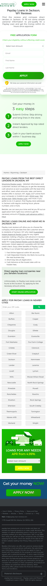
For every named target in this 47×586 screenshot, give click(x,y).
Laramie (35, 365)
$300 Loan (34, 196)
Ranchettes (11, 394)
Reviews (5, 513)
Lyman (35, 371)
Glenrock (35, 348)
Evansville (35, 336)
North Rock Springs (35, 383)
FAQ (37, 513)
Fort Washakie (11, 342)
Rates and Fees (32, 511)
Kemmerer (35, 359)
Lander (11, 365)
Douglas (11, 330)
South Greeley (35, 406)
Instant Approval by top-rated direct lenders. (28, 126)
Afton (11, 313)
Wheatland (35, 417)
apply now (29, 4)
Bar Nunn (35, 313)
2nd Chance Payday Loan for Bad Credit (27, 242)
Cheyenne (11, 325)
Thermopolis (12, 411)
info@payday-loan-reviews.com (16, 517)
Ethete (35, 330)
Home (6, 173)
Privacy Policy (34, 89)
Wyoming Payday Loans (11, 184)
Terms (21, 513)
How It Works (7, 511)
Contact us (29, 513)
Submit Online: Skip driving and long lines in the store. (27, 116)
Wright (35, 423)
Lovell (11, 371)
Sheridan (11, 406)
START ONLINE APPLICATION (23, 292)
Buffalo (12, 319)
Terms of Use (7, 91)
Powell (35, 388)
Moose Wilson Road (35, 377)
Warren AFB (11, 417)
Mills (11, 377)
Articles (13, 513)
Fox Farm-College (35, 342)
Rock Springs (35, 400)
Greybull (35, 354)
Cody (35, 325)
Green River (11, 354)
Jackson (11, 359)
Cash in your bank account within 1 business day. (27, 135)
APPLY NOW (23, 468)
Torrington (35, 411)
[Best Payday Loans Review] (8, 4)
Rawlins (35, 394)
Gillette (12, 348)
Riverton (11, 400)
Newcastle (11, 383)
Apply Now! (23, 492)
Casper (35, 319)
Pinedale (11, 388)
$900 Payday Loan (19, 198)
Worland (11, 423)
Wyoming (14, 173)
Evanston (11, 336)
